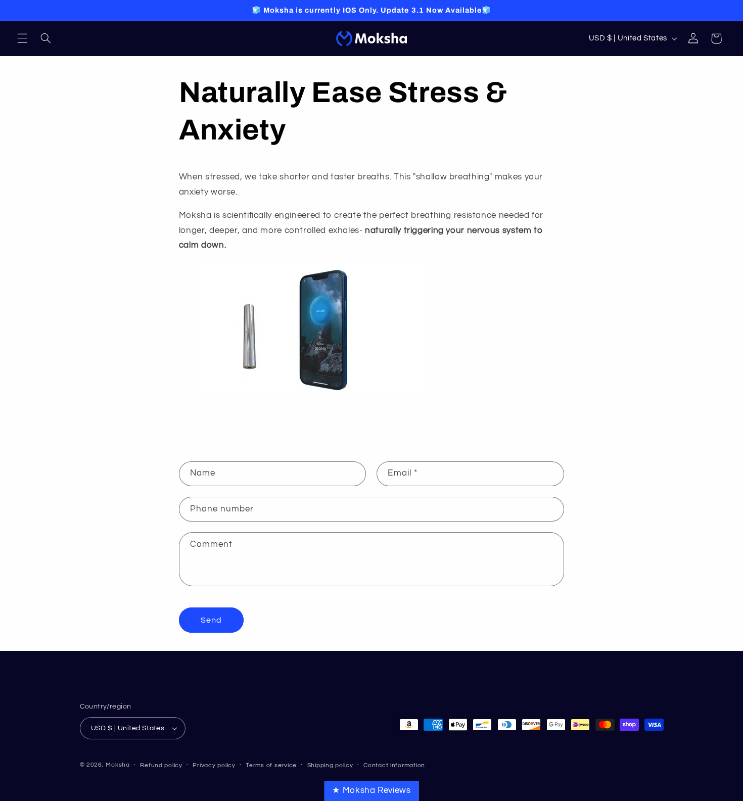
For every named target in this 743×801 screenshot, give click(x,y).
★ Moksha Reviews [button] (371, 790)
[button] (22, 38)
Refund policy (161, 765)
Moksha (117, 765)
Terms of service (271, 765)
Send (211, 620)
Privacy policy (214, 765)
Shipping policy (330, 765)
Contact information (394, 765)
